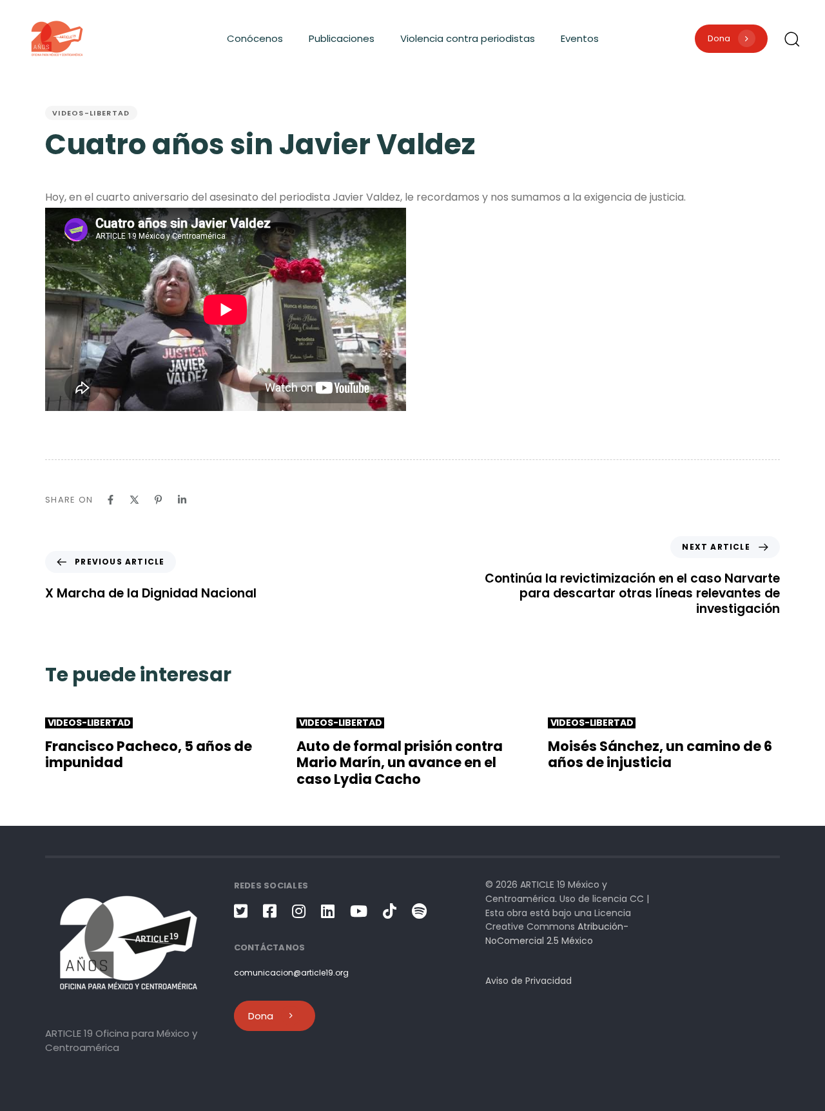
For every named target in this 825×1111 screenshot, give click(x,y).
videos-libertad (91, 113)
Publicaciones (341, 38)
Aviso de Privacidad (528, 980)
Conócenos (255, 38)
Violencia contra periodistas (467, 38)
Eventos (580, 38)
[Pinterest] (158, 500)
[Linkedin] (182, 500)
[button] (791, 38)
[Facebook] (110, 500)
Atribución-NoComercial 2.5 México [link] (556, 933)
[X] (134, 500)
